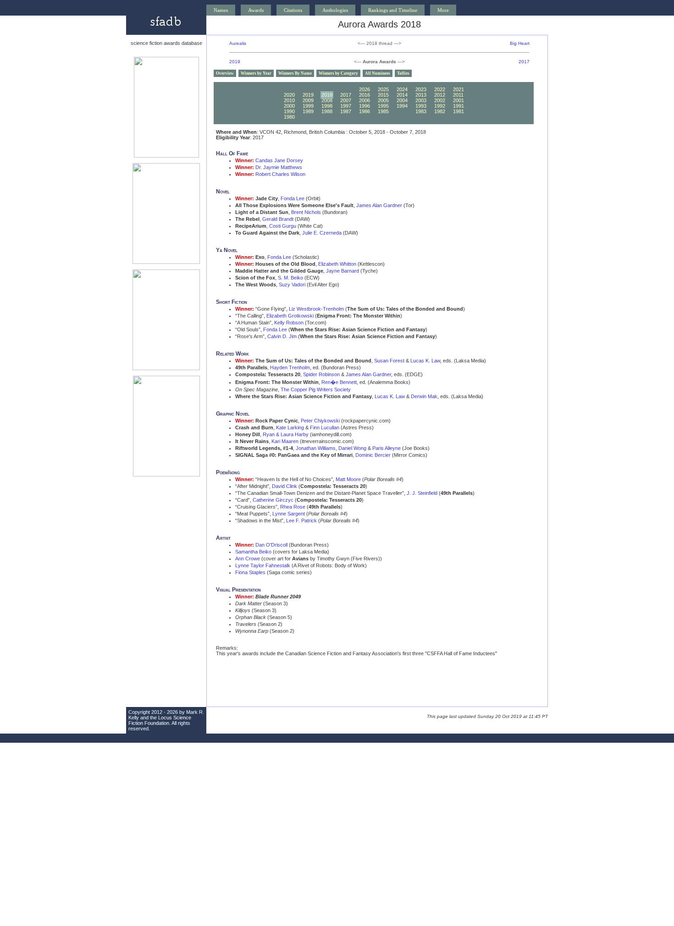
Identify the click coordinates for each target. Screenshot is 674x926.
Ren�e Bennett (339, 382)
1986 (364, 111)
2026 (364, 89)
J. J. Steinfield (422, 493)
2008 (326, 100)
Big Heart (520, 43)
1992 (439, 106)
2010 (289, 100)
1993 (420, 106)
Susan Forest (389, 360)
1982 (439, 111)
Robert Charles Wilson (280, 174)
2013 (420, 95)
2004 (402, 100)
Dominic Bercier (373, 455)
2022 (439, 89)
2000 (289, 106)
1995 (383, 106)
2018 (326, 95)
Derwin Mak (424, 396)
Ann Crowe (247, 558)
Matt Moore (348, 479)
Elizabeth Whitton (337, 264)
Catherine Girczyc (273, 500)
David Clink (284, 486)
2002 (439, 100)
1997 (345, 106)
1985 (383, 111)
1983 (420, 111)
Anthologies (335, 10)
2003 (420, 100)
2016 (364, 95)
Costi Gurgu (282, 226)
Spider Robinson (321, 374)
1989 (308, 111)
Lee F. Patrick (301, 520)
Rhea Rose (292, 507)
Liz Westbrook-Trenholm (316, 309)
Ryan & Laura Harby (286, 434)
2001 (458, 100)
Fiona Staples (250, 572)
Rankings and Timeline (392, 10)
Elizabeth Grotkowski (290, 315)
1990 (289, 111)
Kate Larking (290, 427)
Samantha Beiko (253, 551)
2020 (289, 95)
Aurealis (237, 43)
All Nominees (377, 73)
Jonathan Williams (316, 448)
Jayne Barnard (342, 271)
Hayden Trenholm (290, 367)
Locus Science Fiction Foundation (159, 720)
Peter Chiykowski (320, 420)
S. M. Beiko (290, 277)
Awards (256, 10)
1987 (345, 111)
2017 (524, 61)
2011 (458, 95)
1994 (402, 106)
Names (221, 10)
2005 (383, 100)
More (443, 10)
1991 (458, 106)
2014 (402, 95)
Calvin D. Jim (282, 336)
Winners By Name (295, 73)
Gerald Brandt (277, 219)
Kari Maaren (284, 441)
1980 (289, 117)
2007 (345, 100)
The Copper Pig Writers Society (316, 389)
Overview (225, 73)
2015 (383, 95)
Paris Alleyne (386, 448)
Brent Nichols (306, 212)
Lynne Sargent (288, 513)
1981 (458, 111)
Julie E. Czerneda (322, 233)
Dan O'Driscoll (271, 545)
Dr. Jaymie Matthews (278, 167)
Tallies (403, 73)
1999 (308, 106)
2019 (234, 61)
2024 (402, 89)
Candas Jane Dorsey (279, 160)
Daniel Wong (352, 448)
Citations (293, 10)
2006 (364, 100)
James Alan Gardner (379, 205)
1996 (364, 106)
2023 (420, 89)
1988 (326, 111)
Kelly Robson (289, 322)
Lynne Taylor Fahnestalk (262, 565)
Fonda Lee (292, 198)
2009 (308, 100)
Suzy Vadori (292, 284)
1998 (326, 106)
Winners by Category (338, 73)
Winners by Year (256, 73)
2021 (458, 89)
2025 (383, 89)
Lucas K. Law (425, 360)
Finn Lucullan (324, 427)
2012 (439, 95)
